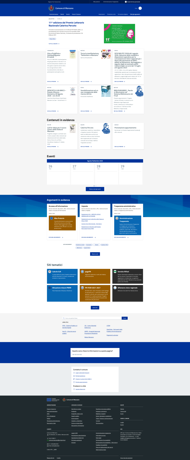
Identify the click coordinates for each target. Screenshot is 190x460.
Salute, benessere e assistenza (103, 416)
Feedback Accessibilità (101, 445)
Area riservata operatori (126, 458)
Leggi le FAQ (74, 433)
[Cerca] (140, 8)
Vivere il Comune (76, 14)
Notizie (122, 409)
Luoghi (122, 422)
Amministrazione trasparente (103, 433)
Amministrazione (53, 14)
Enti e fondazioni (51, 416)
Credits (58, 458)
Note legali (98, 438)
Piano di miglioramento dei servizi (104, 447)
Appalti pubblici (75, 416)
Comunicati (123, 411)
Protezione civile (111, 14)
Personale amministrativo (53, 421)
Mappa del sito (50, 458)
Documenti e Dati (51, 423)
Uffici (48, 414)
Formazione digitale (123, 14)
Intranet (73, 442)
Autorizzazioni (75, 418)
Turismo (98, 421)
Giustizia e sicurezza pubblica (103, 409)
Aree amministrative (52, 411)
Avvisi (121, 414)
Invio (124, 318)
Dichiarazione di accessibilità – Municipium (107, 442)
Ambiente (73, 411)
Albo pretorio (96, 2)
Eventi (122, 425)
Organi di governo (51, 409)
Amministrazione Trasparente (110, 2)
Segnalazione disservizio (77, 438)
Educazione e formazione (77, 425)
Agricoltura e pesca (76, 409)
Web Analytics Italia (101, 450)
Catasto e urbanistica (76, 421)
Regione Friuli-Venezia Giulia (54, 2)
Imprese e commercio (101, 411)
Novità (62, 14)
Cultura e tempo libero (77, 423)
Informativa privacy (101, 435)
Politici (48, 418)
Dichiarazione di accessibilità (103, 440)
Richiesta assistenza (76, 440)
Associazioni (102, 14)
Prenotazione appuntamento (78, 435)
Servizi (68, 14)
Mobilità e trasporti (101, 414)
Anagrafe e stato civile (77, 414)
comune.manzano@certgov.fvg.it (57, 440)
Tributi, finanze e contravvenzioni (104, 418)
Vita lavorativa (99, 423)
